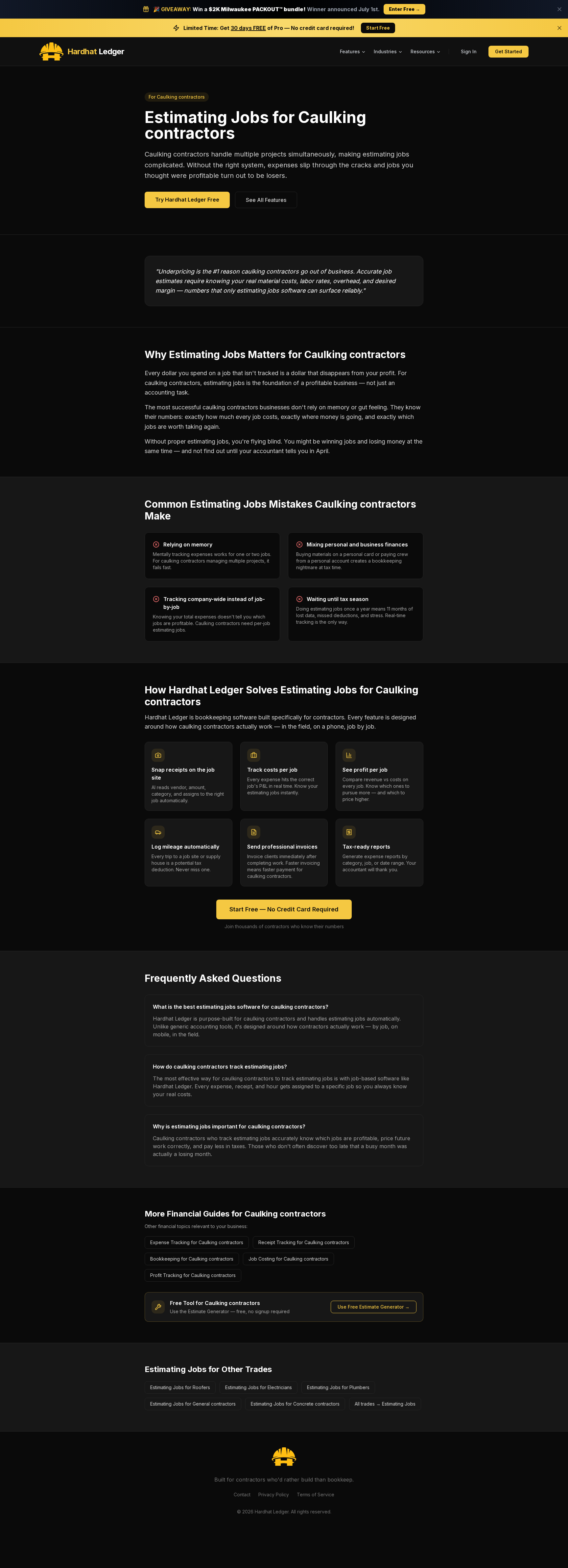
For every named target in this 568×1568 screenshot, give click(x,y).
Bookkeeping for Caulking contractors (191, 1259)
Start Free (378, 28)
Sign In (469, 51)
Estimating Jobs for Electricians (258, 1387)
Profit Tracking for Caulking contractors (193, 1275)
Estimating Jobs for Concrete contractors (295, 1404)
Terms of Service (315, 1494)
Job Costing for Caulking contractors (288, 1259)
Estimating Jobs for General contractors (193, 1404)
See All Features (266, 200)
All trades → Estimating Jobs (385, 1404)
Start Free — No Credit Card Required (284, 909)
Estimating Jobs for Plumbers (338, 1387)
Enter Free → (404, 9)
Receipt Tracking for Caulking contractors (303, 1242)
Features (350, 51)
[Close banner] (559, 9)
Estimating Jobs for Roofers (180, 1387)
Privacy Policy (273, 1494)
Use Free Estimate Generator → (374, 1307)
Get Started (508, 51)
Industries (385, 51)
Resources (423, 51)
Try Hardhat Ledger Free (187, 199)
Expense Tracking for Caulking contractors (196, 1242)
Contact (242, 1494)
